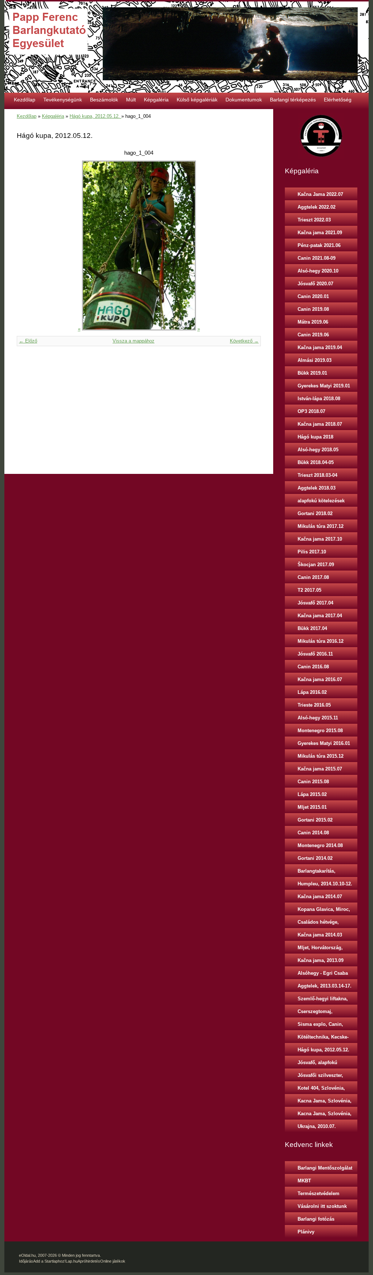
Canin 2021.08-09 (316, 258)
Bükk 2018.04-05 (316, 462)
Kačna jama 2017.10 (320, 539)
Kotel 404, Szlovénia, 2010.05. (321, 1089)
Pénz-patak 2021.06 (319, 245)
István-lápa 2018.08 (319, 398)
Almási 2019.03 (314, 360)
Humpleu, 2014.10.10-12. (325, 883)
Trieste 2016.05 (314, 705)
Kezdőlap (24, 100)
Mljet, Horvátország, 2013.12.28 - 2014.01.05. (324, 949)
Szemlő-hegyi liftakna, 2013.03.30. (323, 1000)
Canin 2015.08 (313, 781)
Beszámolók (104, 100)
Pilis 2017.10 (312, 552)
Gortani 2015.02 (315, 820)
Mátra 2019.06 (313, 322)
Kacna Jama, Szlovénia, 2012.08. (325, 1115)
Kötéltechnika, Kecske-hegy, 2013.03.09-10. (323, 1038)
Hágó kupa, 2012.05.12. (95, 116)
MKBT (304, 1180)
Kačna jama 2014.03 (320, 935)
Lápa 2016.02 (312, 692)
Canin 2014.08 (313, 832)
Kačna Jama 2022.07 (320, 194)
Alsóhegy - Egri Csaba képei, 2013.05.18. (323, 974)
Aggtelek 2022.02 (316, 207)
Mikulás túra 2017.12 (320, 526)
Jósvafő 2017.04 (315, 603)
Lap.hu (72, 1261)
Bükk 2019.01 (312, 373)
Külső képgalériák (197, 100)
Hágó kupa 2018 (315, 437)
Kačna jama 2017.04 (320, 615)
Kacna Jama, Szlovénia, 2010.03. (325, 1102)
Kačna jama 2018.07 (320, 424)
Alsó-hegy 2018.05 (318, 449)
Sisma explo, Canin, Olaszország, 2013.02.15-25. (325, 1025)
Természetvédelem (318, 1193)
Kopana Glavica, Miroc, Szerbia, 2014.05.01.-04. (324, 911)
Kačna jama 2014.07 (320, 896)
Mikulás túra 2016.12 (320, 641)
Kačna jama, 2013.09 (320, 960)
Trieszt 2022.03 (314, 220)
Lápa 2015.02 (312, 794)
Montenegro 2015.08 (320, 730)
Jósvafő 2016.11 (315, 654)
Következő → (244, 341)
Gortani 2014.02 (315, 858)
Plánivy (306, 1232)
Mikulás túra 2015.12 (320, 756)
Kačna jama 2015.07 (320, 769)
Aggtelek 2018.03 (316, 488)
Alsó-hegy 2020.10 (318, 271)
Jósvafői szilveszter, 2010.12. (320, 1077)
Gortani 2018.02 (315, 513)
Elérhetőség (338, 100)
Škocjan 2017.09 (316, 564)
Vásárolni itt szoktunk (322, 1206)
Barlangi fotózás (316, 1219)
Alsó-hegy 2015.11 (318, 717)
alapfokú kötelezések (321, 500)
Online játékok (112, 1261)
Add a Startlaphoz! (49, 1261)
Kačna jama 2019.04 (320, 347)
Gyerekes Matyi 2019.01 (324, 386)
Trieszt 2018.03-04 (317, 475)
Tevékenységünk (62, 100)
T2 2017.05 (309, 590)
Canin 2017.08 (313, 577)
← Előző (28, 341)
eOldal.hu (27, 1255)
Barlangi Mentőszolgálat (325, 1168)
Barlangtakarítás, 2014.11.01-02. (316, 872)
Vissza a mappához (133, 341)
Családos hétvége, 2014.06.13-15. (318, 923)
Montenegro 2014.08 (320, 845)
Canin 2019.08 (313, 309)
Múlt (131, 100)
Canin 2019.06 (313, 334)
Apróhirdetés (89, 1261)
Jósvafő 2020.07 (315, 283)
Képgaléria (156, 100)
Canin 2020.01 (313, 296)
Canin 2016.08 (313, 666)
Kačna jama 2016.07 (320, 679)
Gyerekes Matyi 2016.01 (324, 743)
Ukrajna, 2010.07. (317, 1126)
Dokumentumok (243, 100)
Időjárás (26, 1261)
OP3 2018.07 (311, 411)
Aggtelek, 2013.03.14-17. (325, 986)
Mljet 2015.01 (312, 807)
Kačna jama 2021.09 (320, 232)
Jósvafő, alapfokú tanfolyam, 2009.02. (319, 1064)
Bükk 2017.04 (312, 628)
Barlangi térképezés (293, 100)
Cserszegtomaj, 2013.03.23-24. (315, 1013)
